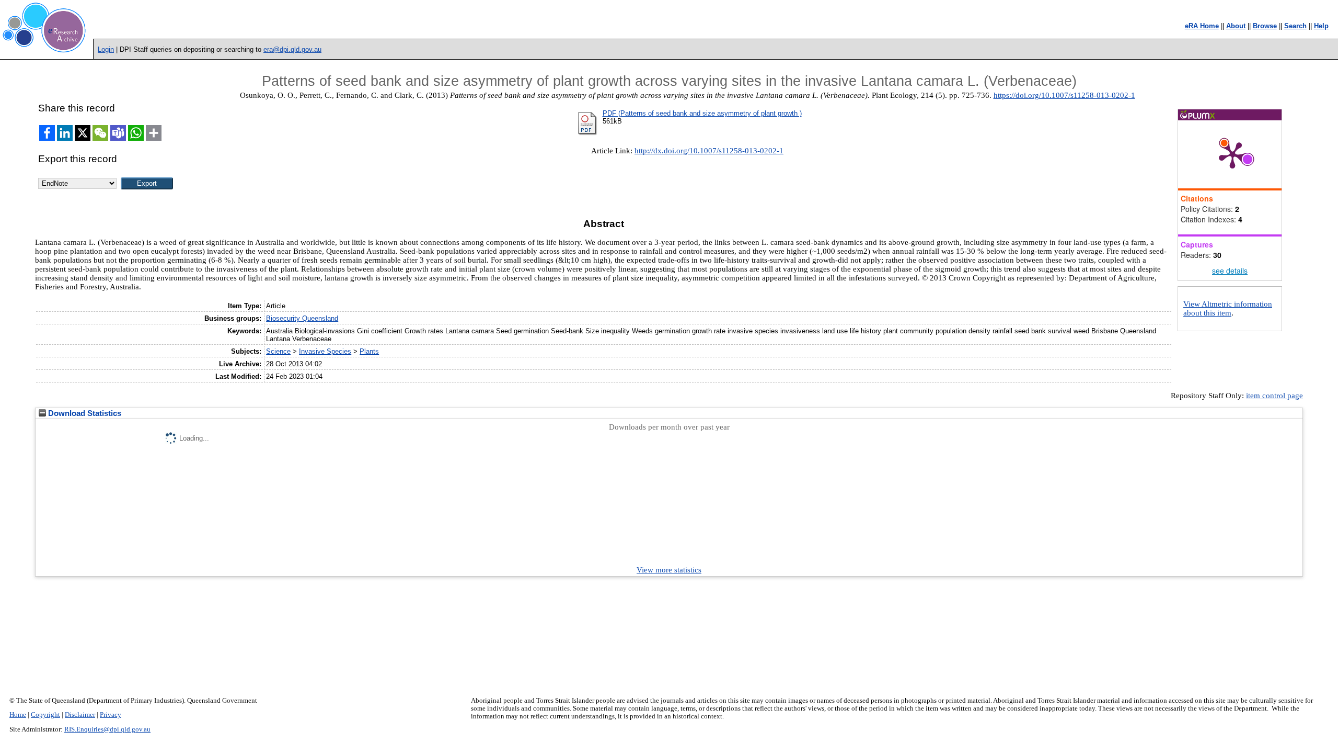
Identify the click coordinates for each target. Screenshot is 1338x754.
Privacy (110, 714)
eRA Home (1202, 26)
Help (1321, 26)
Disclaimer (80, 714)
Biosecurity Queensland (302, 318)
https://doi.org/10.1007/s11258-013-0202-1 (1064, 95)
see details (1230, 270)
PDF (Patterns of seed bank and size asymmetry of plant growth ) (702, 113)
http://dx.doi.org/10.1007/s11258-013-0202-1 (709, 151)
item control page (1274, 395)
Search (1295, 26)
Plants (369, 351)
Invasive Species (325, 351)
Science (278, 351)
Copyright (45, 714)
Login (106, 49)
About (1235, 26)
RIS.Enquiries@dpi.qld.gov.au (107, 729)
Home (17, 714)
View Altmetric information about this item (1227, 308)
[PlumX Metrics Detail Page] (1232, 154)
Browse (1265, 26)
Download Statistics (83, 413)
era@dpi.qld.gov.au (292, 49)
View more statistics (669, 570)
